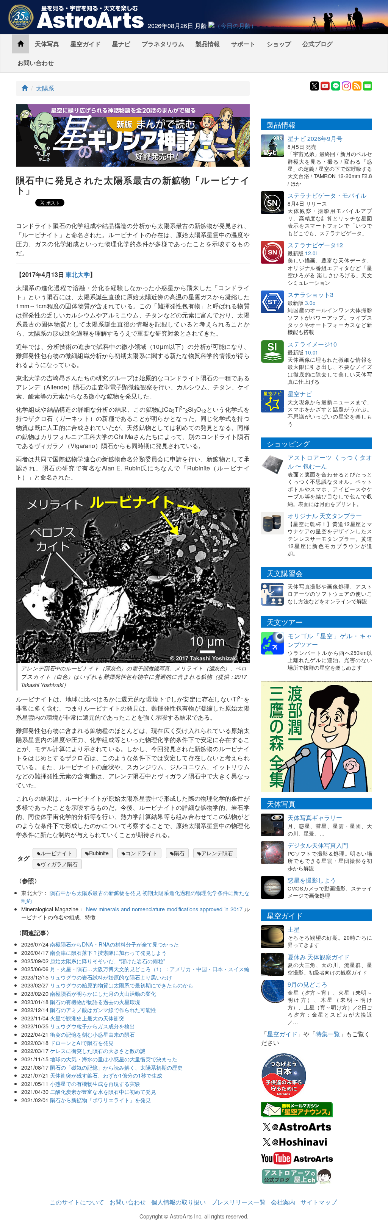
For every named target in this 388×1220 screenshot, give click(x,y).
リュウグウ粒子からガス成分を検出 (92, 1026)
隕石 (179, 853)
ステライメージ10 (312, 344)
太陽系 (45, 88)
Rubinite (99, 853)
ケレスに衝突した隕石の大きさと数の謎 (98, 1050)
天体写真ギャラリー (315, 817)
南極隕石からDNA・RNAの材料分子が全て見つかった (114, 944)
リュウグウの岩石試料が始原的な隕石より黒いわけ (111, 977)
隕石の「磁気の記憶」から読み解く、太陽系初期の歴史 (116, 1067)
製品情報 (208, 43)
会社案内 (283, 1202)
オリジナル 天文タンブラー (325, 515)
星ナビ (121, 43)
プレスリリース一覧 (238, 1202)
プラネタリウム (163, 43)
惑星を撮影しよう (312, 880)
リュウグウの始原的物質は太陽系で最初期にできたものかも (121, 985)
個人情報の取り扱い (178, 1202)
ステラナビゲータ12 (315, 245)
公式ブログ (317, 43)
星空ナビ (300, 393)
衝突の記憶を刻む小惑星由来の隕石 (92, 1034)
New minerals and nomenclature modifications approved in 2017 (164, 909)
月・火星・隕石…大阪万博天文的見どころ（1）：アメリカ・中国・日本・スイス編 (149, 969)
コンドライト (141, 853)
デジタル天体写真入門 (318, 845)
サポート (243, 43)
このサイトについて (77, 1202)
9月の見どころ (307, 984)
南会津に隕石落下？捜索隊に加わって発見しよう (108, 952)
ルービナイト (56, 853)
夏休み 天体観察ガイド (319, 957)
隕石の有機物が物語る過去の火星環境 (95, 1002)
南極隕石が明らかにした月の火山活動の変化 (103, 993)
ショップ (279, 43)
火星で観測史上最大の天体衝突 (87, 1018)
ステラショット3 (310, 294)
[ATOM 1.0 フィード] (356, 85)
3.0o (310, 302)
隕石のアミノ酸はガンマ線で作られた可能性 (103, 1010)
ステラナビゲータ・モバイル (327, 195)
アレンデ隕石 (217, 853)
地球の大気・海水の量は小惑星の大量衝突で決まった (113, 1059)
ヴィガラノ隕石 (59, 864)
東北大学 (78, 274)
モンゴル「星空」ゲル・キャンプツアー (330, 640)
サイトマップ (318, 1202)
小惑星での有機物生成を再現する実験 (95, 1083)
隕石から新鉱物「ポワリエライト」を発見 (100, 1100)
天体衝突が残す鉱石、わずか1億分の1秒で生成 (106, 1075)
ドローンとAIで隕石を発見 (82, 1043)
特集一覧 (328, 1033)
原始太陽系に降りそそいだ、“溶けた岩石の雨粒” (107, 961)
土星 (294, 929)
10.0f (311, 352)
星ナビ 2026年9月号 (315, 138)
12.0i (311, 253)
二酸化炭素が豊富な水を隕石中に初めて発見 (103, 1091)
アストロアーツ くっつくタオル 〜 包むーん (330, 461)
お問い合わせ (35, 62)
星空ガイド (85, 43)
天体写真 (47, 43)
